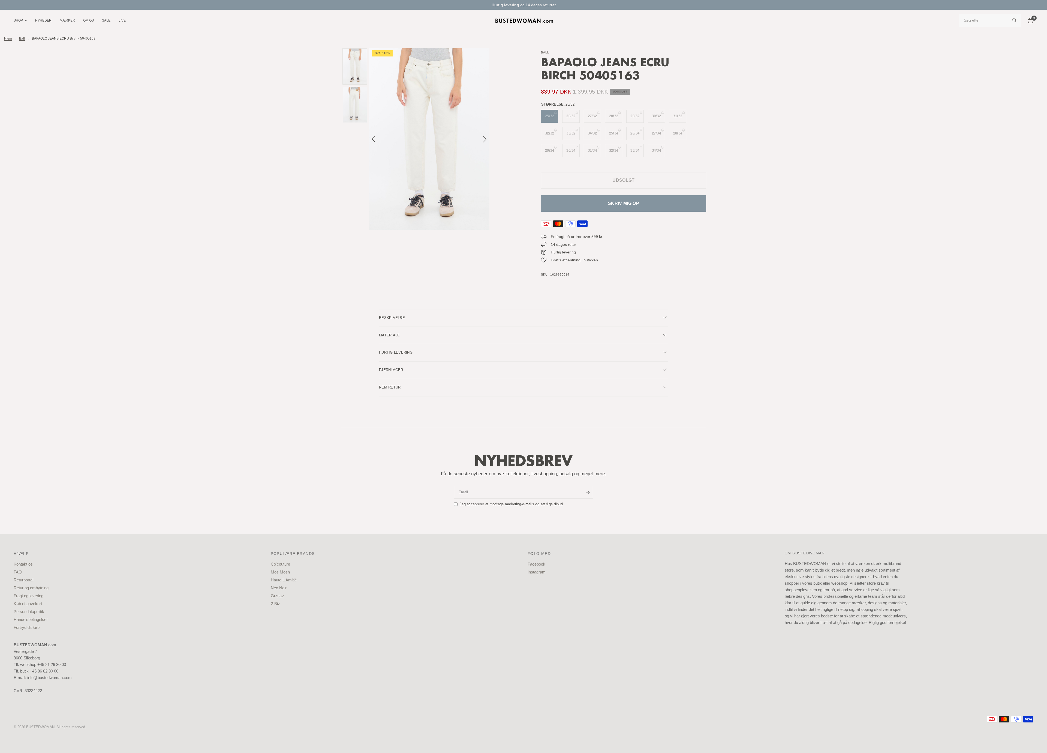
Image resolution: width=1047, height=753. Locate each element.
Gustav (277, 595)
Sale (106, 20)
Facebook (536, 564)
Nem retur (390, 387)
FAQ (18, 572)
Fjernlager (391, 370)
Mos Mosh (280, 572)
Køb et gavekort (28, 603)
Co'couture (280, 564)
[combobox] (990, 20)
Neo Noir (279, 587)
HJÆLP (21, 553)
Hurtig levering (396, 352)
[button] (485, 139)
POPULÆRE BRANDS (293, 553)
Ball (22, 38)
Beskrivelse (392, 318)
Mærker (67, 20)
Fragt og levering (28, 595)
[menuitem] (22, 20)
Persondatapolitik (29, 611)
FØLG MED (539, 553)
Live (122, 20)
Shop (18, 20)
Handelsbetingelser (31, 619)
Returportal (23, 580)
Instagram (537, 572)
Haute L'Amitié (284, 580)
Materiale (389, 335)
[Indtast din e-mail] (587, 492)
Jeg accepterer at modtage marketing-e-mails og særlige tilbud (511, 504)
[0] (1029, 21)
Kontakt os (23, 564)
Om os (88, 20)
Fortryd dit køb (27, 627)
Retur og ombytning (31, 587)
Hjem (8, 38)
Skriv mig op (623, 203)
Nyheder (43, 20)
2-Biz (275, 603)
